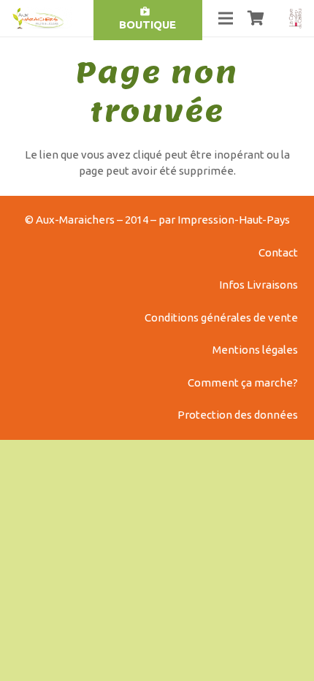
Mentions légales (255, 349)
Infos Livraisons (258, 284)
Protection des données (237, 414)
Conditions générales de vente (221, 317)
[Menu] (226, 18)
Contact (278, 252)
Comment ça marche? (243, 382)
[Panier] (256, 18)
